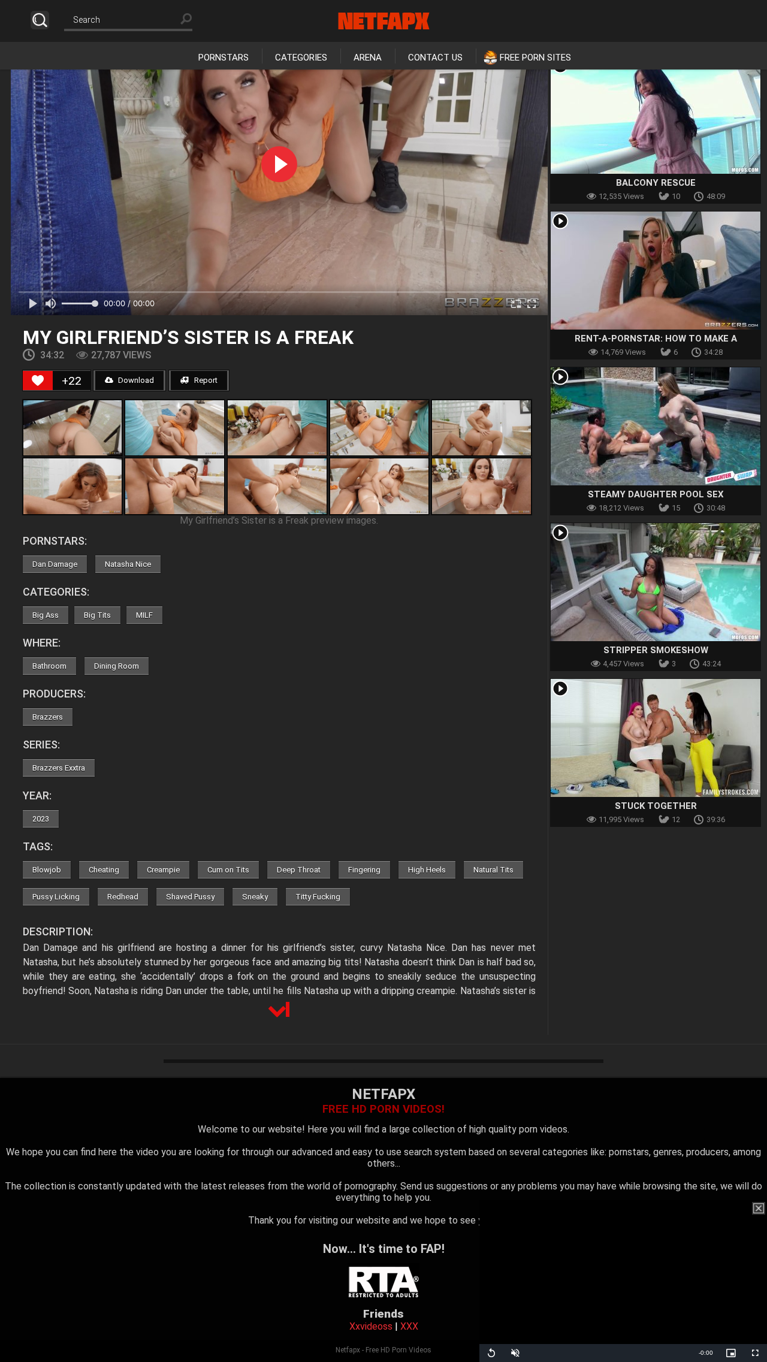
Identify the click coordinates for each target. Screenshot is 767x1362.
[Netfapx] (383, 21)
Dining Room (116, 666)
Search (40, 20)
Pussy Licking (56, 896)
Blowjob (46, 869)
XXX (409, 1326)
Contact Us (435, 57)
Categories (301, 57)
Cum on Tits (228, 869)
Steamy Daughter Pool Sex (656, 494)
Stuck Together (656, 806)
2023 (40, 818)
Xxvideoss (370, 1326)
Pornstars (223, 57)
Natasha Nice (128, 564)
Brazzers (47, 716)
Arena (368, 57)
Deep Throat (299, 869)
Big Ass (45, 615)
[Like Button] (38, 380)
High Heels (427, 869)
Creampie (163, 869)
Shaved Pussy (190, 896)
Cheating (104, 869)
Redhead (122, 896)
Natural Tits (493, 869)
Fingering (364, 869)
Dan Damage (54, 564)
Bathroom (49, 666)
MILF (144, 615)
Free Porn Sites (535, 57)
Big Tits (97, 615)
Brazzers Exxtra (58, 767)
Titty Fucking (317, 896)
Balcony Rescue (656, 182)
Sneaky (255, 896)
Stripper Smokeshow (655, 650)
